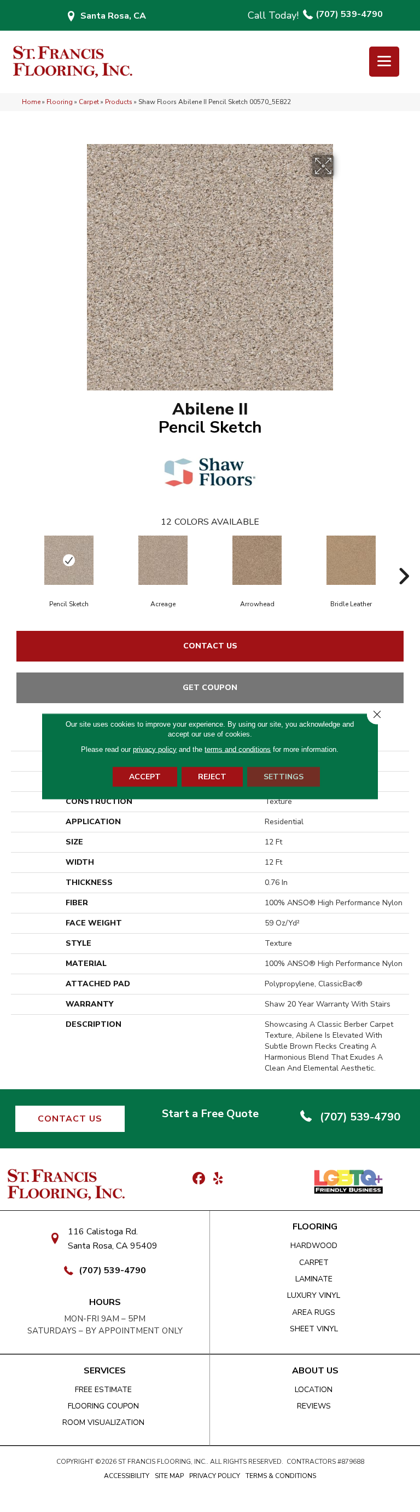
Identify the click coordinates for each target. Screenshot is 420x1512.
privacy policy (155, 749)
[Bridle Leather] (351, 560)
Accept (145, 776)
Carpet (89, 101)
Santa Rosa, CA (113, 16)
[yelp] (218, 1179)
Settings (284, 776)
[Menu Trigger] (384, 62)
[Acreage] (163, 560)
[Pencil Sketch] (69, 560)
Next (403, 559)
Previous (16, 559)
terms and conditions (238, 749)
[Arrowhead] (257, 560)
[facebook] (199, 1179)
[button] (70, 1119)
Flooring (59, 101)
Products (118, 101)
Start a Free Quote (210, 1113)
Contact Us (210, 646)
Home (31, 101)
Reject (212, 776)
